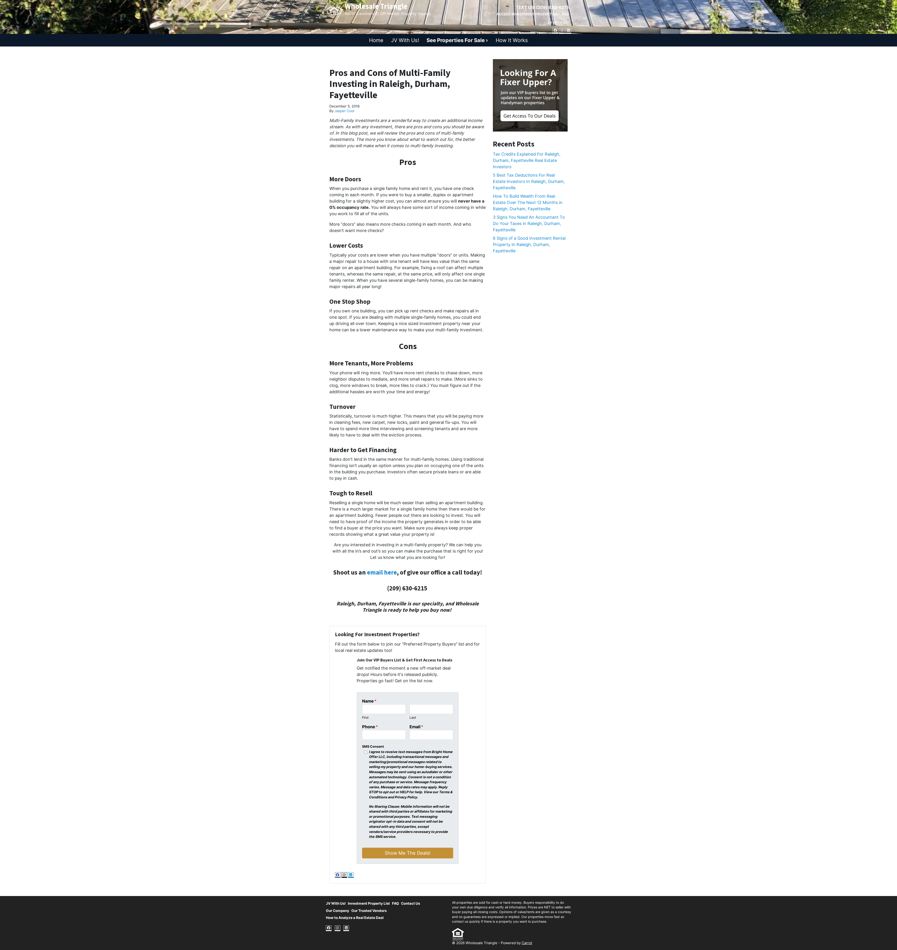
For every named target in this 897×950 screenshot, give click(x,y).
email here (382, 572)
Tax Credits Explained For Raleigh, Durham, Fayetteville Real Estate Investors (526, 160)
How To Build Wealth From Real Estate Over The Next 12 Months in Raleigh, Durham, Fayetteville (527, 202)
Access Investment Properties (526, 14)
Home (376, 40)
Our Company (337, 910)
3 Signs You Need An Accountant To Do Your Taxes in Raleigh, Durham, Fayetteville (529, 223)
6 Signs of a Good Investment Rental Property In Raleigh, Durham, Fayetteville (529, 244)
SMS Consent (373, 746)
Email (416, 726)
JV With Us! (558, 22)
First (365, 717)
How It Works (512, 40)
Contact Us (410, 903)
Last (412, 717)
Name (369, 701)
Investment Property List (369, 903)
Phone (370, 726)
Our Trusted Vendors (369, 910)
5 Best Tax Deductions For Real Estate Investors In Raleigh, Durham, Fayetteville (529, 181)
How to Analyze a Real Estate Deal (355, 917)
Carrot (527, 943)
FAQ (565, 14)
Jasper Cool (344, 111)
